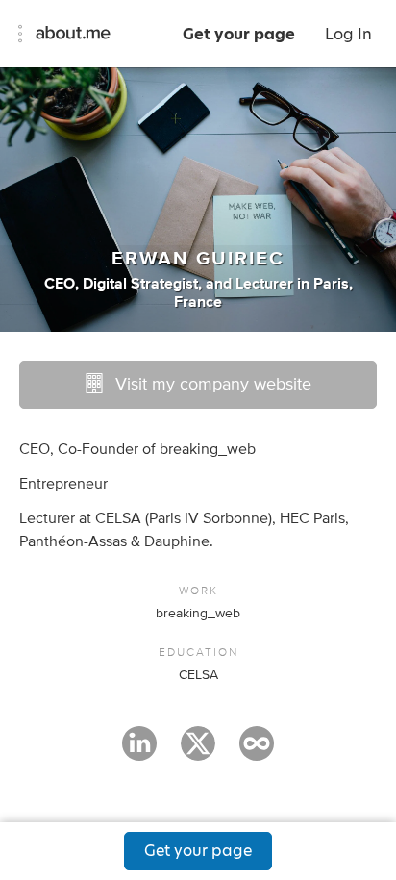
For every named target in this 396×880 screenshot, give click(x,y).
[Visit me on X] (198, 752)
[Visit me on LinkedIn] (139, 752)
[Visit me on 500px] (256, 752)
